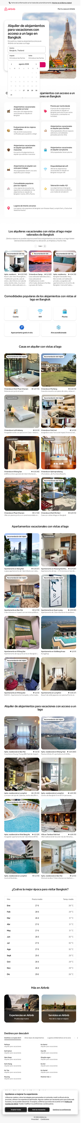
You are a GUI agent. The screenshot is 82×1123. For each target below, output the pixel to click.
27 (24, 90)
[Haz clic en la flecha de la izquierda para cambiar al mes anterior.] (11, 64)
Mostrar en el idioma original (62, 3)
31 (11, 95)
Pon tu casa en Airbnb (66, 9)
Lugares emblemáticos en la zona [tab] (59, 1038)
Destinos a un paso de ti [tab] (12, 1038)
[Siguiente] (44, 246)
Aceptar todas (16, 1110)
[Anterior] (35, 246)
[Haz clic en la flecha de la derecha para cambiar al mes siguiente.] (36, 64)
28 (28, 90)
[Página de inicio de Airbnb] (9, 9)
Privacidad (35, 1119)
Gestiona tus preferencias (62, 1110)
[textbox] (17, 58)
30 (36, 90)
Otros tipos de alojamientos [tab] (34, 1038)
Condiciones (45, 1119)
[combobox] (27, 50)
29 (32, 90)
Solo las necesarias (38, 1110)
